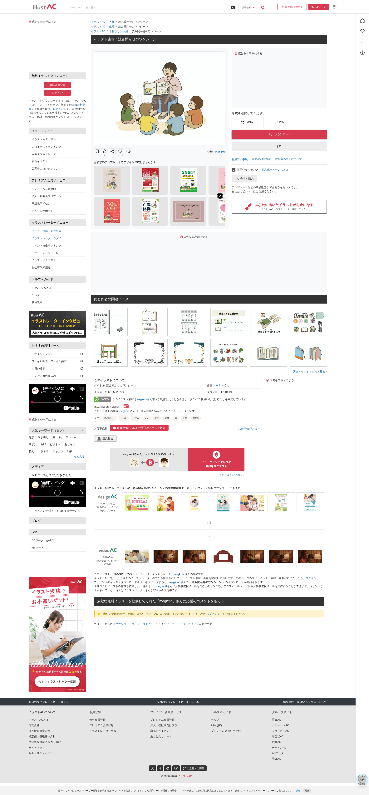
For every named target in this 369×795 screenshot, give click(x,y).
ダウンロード (283, 134)
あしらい (69, 444)
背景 (31, 437)
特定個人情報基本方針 (42, 732)
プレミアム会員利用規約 (226, 727)
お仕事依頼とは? (248, 428)
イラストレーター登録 (102, 727)
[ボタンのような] (104, 151)
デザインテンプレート (45, 353)
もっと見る (78, 456)
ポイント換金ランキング (46, 245)
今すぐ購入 (247, 178)
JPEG (250, 121)
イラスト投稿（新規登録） (48, 230)
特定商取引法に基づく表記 (45, 738)
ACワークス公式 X (43, 540)
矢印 (43, 444)
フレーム (71, 437)
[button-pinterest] (167, 764)
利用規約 (37, 302)
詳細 (298, 790)
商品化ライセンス (42, 203)
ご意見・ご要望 (195, 764)
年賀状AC (278, 732)
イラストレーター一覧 (45, 252)
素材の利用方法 (261, 159)
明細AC (276, 754)
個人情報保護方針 (39, 727)
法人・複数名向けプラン (46, 196)
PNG (282, 121)
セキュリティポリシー (42, 749)
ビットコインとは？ (231, 474)
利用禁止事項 (240, 159)
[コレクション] (362, 41)
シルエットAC (280, 721)
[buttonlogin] (263, 7)
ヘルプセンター (213, 613)
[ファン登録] (362, 31)
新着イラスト (40, 161)
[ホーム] (362, 20)
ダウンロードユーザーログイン (134, 624)
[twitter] (152, 764)
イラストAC (98, 21)
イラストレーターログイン (48, 238)
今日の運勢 (38, 368)
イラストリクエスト (44, 260)
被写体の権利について (288, 159)
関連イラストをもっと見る (309, 371)
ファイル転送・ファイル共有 (49, 361)
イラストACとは (42, 287)
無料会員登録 (57, 85)
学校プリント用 (118, 31)
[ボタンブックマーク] (97, 151)
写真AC (276, 715)
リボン (33, 444)
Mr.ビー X (37, 547)
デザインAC (279, 743)
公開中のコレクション (45, 168)
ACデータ (278, 749)
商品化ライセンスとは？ (276, 169)
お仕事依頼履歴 (41, 267)
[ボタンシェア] (112, 151)
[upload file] (233, 7)
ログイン (320, 6)
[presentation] (220, 196)
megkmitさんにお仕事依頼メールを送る (141, 427)
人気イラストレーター (45, 153)
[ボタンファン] (120, 151)
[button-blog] (176, 764)
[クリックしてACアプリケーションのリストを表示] (334, 6)
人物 (112, 21)
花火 (31, 451)
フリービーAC (280, 727)
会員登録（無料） (292, 6)
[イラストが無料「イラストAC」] (44, 6)
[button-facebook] (160, 764)
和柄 (69, 451)
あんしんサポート (42, 210)
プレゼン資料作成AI (44, 375)
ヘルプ (36, 294)
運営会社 (34, 721)
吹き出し (43, 437)
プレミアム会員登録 (44, 188)
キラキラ (43, 451)
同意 (307, 790)
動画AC (276, 738)
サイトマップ (37, 743)
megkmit (220, 151)
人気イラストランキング (46, 146)
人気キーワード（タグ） (49, 430)
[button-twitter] (152, 764)
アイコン (57, 451)
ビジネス (55, 444)
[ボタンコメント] (128, 151)
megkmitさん (144, 399)
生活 (112, 26)
